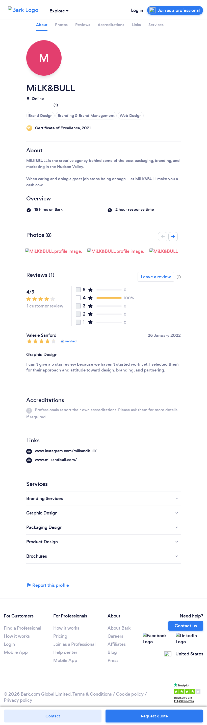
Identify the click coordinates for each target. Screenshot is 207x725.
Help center (65, 652)
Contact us (186, 626)
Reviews (82, 24)
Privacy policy (18, 700)
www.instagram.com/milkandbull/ (66, 450)
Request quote (154, 716)
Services (156, 24)
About (41, 24)
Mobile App (16, 652)
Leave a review (156, 277)
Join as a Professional (74, 644)
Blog (112, 652)
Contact (52, 716)
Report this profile (50, 585)
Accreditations (111, 24)
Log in (137, 10)
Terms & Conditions (92, 694)
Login (9, 644)
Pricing (60, 636)
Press (113, 660)
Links (136, 24)
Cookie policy (130, 694)
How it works (17, 636)
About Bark (119, 628)
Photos (61, 24)
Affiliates (117, 644)
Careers (115, 636)
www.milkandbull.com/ (56, 459)
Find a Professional (22, 628)
